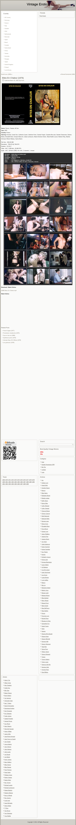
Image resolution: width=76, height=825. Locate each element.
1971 (9, 480)
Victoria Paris (45, 669)
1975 (21, 480)
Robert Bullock (8, 790)
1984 (15, 482)
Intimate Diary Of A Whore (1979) (12, 340)
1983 (12, 482)
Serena (43, 631)
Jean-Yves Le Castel (9, 739)
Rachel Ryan (45, 618)
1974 (18, 480)
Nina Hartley (45, 611)
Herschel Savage (9, 729)
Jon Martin (7, 757)
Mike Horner (7, 765)
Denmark (7, 37)
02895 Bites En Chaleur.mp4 (8, 290)
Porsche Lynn (45, 616)
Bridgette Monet (46, 495)
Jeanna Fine (45, 536)
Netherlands (8, 34)
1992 (6, 484)
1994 (12, 484)
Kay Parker (45, 552)
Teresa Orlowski (46, 654)
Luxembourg (8, 70)
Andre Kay (7, 688)
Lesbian (44, 469)
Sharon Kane (45, 636)
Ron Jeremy (7, 798)
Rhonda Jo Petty (46, 621)
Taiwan (6, 53)
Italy (6, 25)
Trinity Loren (45, 662)
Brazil (6, 42)
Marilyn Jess (45, 590)
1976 (24, 480)
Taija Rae (44, 646)
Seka (43, 628)
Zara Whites (45, 672)
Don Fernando (8, 711)
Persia (43, 613)
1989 (30, 482)
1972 (12, 480)
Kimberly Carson (46, 557)
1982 (9, 482)
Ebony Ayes (45, 524)
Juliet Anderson (46, 544)
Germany (7, 20)
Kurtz (22, 80)
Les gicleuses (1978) (8, 342)
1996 (18, 484)
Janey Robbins (46, 534)
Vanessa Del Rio (46, 664)
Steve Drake (7, 805)
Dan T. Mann (7, 703)
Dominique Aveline (9, 708)
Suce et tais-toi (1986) (9, 335)
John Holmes (7, 749)
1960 (3, 480)
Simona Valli (45, 641)
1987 (24, 482)
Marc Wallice (7, 762)
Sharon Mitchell (46, 639)
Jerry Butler (7, 741)
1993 (9, 484)
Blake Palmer (8, 693)
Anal (43, 462)
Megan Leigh (45, 593)
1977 (27, 480)
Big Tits (44, 467)
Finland (7, 67)
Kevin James (7, 759)
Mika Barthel (45, 598)
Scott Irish (7, 800)
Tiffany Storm (45, 652)
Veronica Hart (45, 667)
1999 (27, 484)
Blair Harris (45, 493)
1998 (24, 484)
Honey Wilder (7, 731)
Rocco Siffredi (8, 795)
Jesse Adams (8, 744)
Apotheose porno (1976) (9, 337)
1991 (3, 484)
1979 (33, 480)
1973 (15, 480)
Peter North (7, 772)
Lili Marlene (45, 567)
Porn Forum (43, 16)
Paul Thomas (7, 770)
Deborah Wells (45, 518)
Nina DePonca (45, 608)
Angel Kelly (45, 485)
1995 (15, 484)
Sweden (7, 28)
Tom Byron (7, 811)
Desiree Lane (45, 521)
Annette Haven (46, 488)
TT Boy (6, 808)
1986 (21, 482)
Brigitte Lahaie (45, 498)
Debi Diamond (45, 516)
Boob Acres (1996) (6, 74)
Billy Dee (6, 690)
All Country (8, 17)
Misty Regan (45, 600)
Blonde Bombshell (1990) (68, 74)
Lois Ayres (44, 575)
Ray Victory (7, 782)
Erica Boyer (45, 529)
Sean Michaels (8, 803)
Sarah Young (45, 626)
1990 (33, 482)
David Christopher (9, 706)
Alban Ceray (7, 683)
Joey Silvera (7, 747)
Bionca (43, 490)
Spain (6, 39)
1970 (6, 480)
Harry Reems (7, 726)
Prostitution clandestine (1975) (11, 333)
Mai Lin (44, 585)
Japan (6, 61)
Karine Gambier (46, 549)
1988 (27, 482)
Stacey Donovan (46, 644)
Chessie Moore (46, 511)
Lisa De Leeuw (45, 570)
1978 (30, 480)
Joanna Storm (45, 539)
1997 (21, 484)
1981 (6, 482)
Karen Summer (46, 547)
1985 (18, 482)
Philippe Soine (8, 775)
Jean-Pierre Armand (9, 736)
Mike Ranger (7, 767)
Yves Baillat (7, 816)
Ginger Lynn (45, 531)
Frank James (7, 716)
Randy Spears (8, 777)
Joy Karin (44, 541)
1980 (3, 482)
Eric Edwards (7, 713)
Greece (7, 23)
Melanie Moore (45, 595)
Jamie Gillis (7, 734)
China (6, 50)
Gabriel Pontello (8, 718)
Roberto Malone (8, 793)
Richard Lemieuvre (9, 787)
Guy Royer (7, 724)
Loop (43, 472)
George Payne (8, 721)
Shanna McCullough (47, 634)
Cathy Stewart (45, 508)
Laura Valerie (45, 565)
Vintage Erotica (38, 4)
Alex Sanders (8, 685)
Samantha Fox (45, 623)
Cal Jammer (7, 698)
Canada (7, 45)
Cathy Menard (45, 506)
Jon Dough (7, 754)
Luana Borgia (45, 577)
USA (6, 31)
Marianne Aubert (46, 587)
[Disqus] (38, 368)
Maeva (43, 582)
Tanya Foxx (45, 649)
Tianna (43, 657)
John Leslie (7, 752)
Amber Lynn (45, 483)
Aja (42, 480)
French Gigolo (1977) (8, 330)
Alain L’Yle (7, 680)
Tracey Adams (45, 659)
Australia (7, 56)
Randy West (7, 780)
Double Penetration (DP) (48, 464)
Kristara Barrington (47, 562)
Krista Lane (45, 559)
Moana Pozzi (45, 603)
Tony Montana (8, 813)
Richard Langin (8, 785)
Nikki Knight (45, 605)
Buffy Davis (45, 501)
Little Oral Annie (46, 572)
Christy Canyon (46, 513)
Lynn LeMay (45, 580)
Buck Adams (7, 695)
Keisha (43, 554)
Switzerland (8, 48)
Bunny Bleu (45, 503)
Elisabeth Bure (45, 526)
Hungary (7, 59)
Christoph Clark (8, 700)
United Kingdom (9, 64)
